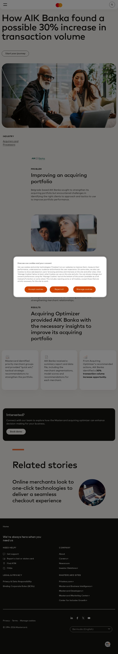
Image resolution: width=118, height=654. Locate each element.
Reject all (59, 289)
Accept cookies (35, 289)
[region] (60, 276)
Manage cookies (84, 289)
